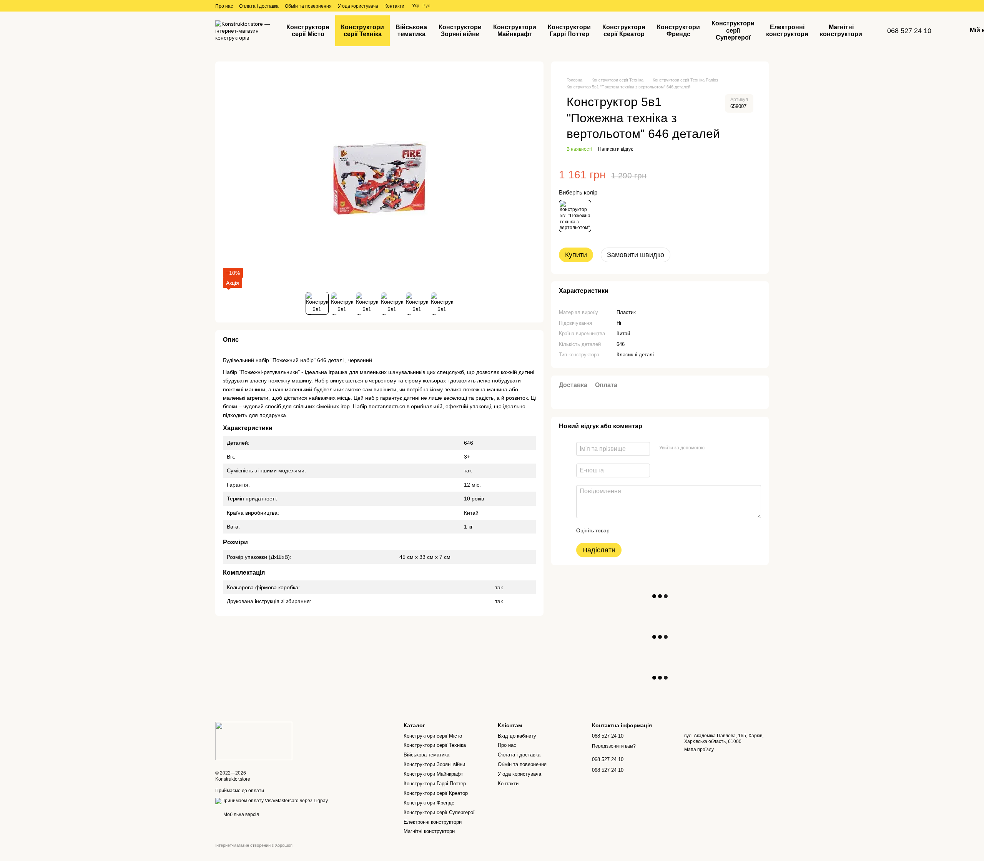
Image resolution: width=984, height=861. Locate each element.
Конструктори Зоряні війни (460, 30)
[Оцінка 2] (634, 530)
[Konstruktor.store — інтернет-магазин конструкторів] (253, 741)
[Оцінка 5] (671, 530)
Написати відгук (615, 149)
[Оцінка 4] (659, 530)
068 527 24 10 (909, 30)
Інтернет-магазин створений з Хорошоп (254, 845)
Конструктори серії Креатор (623, 30)
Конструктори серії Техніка (362, 30)
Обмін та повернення (308, 6)
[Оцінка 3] (647, 530)
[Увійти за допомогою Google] (725, 447)
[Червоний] (575, 216)
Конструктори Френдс (678, 30)
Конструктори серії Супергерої (733, 30)
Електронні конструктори (787, 30)
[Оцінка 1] (622, 530)
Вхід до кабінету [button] (517, 736)
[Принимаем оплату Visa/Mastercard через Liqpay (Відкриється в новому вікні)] (271, 800)
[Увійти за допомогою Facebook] (713, 447)
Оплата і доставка (259, 6)
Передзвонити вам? (614, 746)
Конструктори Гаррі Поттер (569, 30)
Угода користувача (358, 6)
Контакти (394, 6)
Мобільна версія (240, 814)
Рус (426, 5)
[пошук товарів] (882, 31)
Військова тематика (411, 30)
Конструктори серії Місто (307, 30)
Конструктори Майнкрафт (514, 30)
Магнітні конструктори (841, 30)
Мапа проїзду (699, 749)
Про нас (224, 6)
